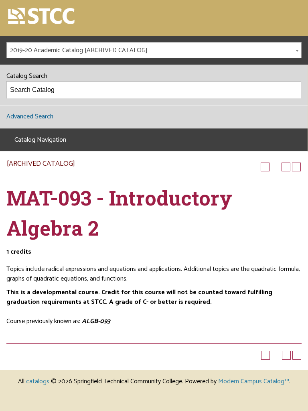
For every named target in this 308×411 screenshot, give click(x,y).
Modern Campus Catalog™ (253, 381)
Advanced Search (29, 116)
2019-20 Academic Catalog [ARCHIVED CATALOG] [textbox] (79, 50)
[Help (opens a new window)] (296, 167)
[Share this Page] (275, 167)
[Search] (292, 90)
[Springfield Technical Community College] (41, 17)
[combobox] (154, 50)
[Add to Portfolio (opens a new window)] (265, 167)
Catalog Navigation (40, 139)
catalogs (37, 381)
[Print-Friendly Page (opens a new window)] (286, 167)
